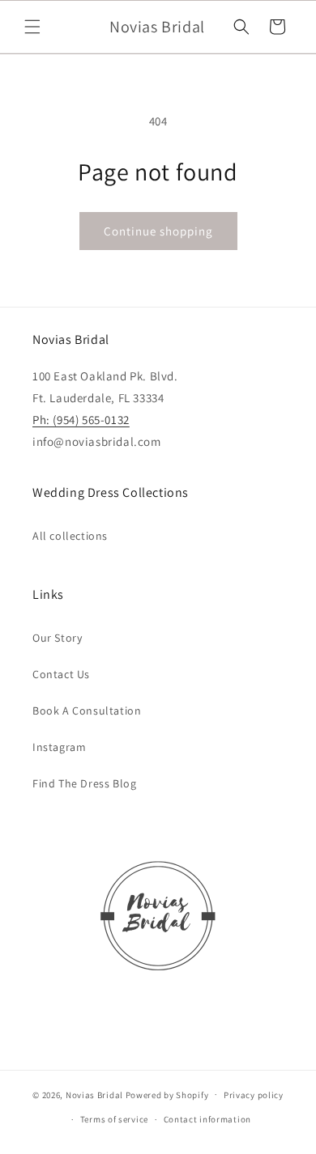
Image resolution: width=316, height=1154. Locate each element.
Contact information (207, 1119)
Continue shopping (158, 231)
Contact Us (61, 674)
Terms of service (114, 1119)
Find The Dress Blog (84, 783)
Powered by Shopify (167, 1094)
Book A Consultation (86, 710)
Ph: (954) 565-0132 (81, 419)
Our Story (57, 637)
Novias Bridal (94, 1094)
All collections (70, 535)
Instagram (59, 747)
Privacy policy (254, 1095)
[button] (32, 27)
